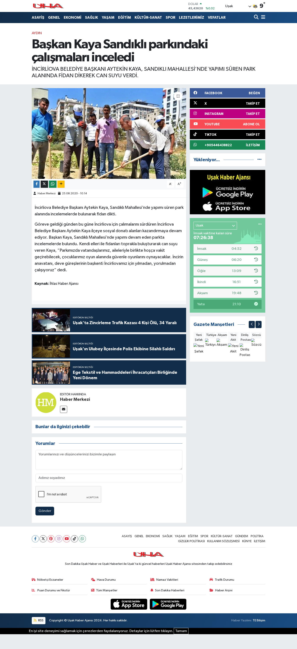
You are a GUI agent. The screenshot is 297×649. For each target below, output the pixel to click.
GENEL (54, 17)
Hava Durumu (106, 579)
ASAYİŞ (38, 17)
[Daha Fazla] (61, 184)
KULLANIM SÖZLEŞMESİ (223, 541)
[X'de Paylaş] (44, 184)
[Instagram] (58, 538)
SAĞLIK (91, 17)
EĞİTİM (124, 17)
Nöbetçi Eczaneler (50, 579)
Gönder (44, 511)
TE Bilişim (259, 620)
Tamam (181, 631)
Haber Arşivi (223, 590)
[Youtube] (66, 538)
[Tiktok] (74, 538)
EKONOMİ (72, 17)
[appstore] (129, 604)
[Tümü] (259, 160)
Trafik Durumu (224, 579)
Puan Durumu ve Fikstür (53, 590)
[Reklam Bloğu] (227, 192)
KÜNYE (247, 541)
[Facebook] (35, 538)
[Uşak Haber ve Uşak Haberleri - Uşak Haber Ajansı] (48, 6)
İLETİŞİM (259, 541)
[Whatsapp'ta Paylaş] (53, 184)
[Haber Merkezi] (45, 402)
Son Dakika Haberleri (169, 590)
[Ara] (256, 17)
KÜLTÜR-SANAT (148, 17)
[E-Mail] (63, 409)
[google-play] (168, 604)
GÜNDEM (241, 536)
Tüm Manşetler (106, 590)
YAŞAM (108, 17)
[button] (252, 324)
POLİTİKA (257, 536)
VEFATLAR (216, 17)
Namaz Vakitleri (167, 579)
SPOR (170, 17)
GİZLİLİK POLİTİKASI (191, 541)
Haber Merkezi (47, 193)
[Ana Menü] (262, 17)
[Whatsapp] (82, 538)
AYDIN (37, 33)
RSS (40, 620)
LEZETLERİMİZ (191, 17)
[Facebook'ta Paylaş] (36, 184)
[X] (43, 538)
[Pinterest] (51, 538)
